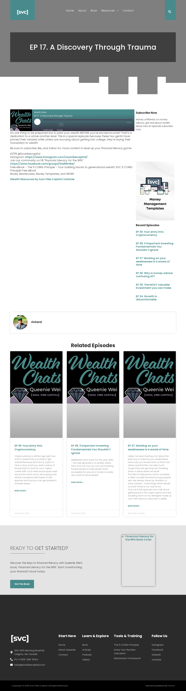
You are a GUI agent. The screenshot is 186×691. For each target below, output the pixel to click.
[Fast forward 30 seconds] (69, 125)
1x (61, 124)
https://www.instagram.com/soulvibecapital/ (56, 157)
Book (94, 10)
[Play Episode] (37, 122)
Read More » (21, 491)
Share (60, 130)
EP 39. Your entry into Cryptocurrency (150, 233)
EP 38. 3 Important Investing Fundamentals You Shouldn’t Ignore (154, 247)
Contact (128, 10)
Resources (108, 10)
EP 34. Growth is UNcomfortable (146, 297)
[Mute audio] (47, 125)
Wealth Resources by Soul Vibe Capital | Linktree (42, 179)
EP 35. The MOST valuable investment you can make (153, 286)
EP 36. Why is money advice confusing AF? (154, 274)
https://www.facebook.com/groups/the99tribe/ (42, 163)
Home (70, 10)
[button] (168, 12)
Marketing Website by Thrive (160, 685)
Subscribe (48, 130)
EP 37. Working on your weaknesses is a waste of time (153, 261)
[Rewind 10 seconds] (55, 125)
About (82, 10)
